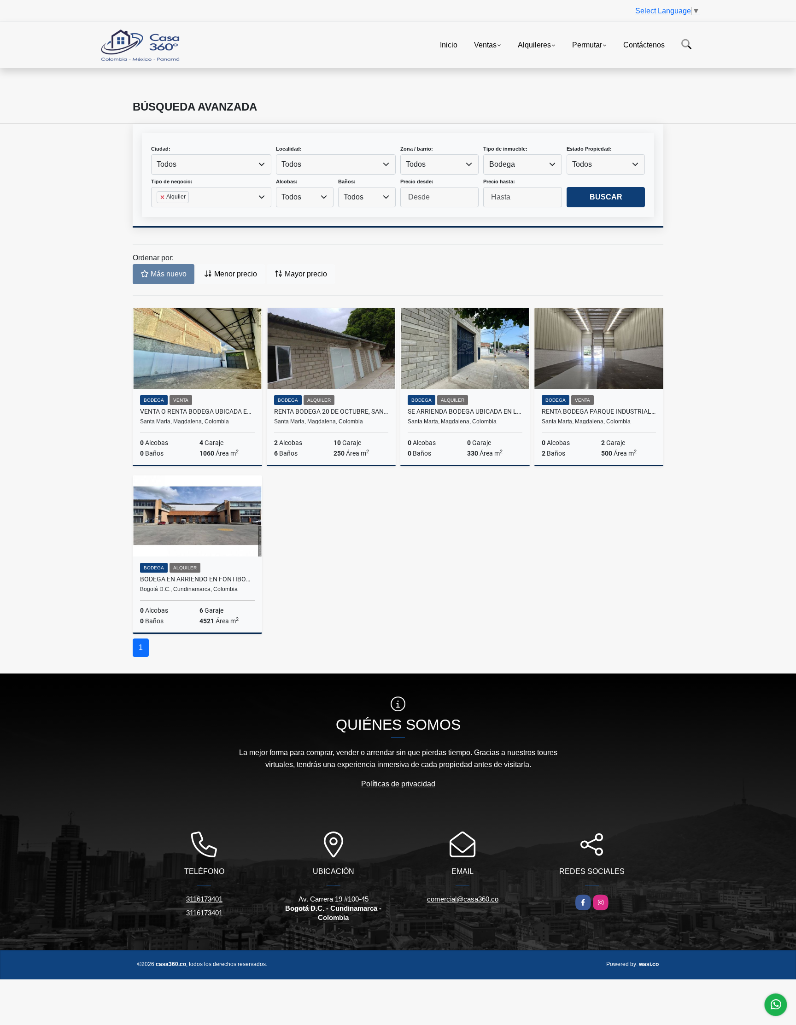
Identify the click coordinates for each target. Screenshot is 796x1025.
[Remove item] (163, 197)
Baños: (347, 181)
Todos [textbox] (166, 164)
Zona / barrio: (416, 149)
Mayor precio (305, 274)
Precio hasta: (499, 181)
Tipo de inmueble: (505, 149)
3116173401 (204, 899)
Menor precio (234, 274)
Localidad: (289, 149)
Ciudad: (160, 149)
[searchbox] (159, 212)
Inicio (448, 44)
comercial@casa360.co (462, 899)
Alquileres (534, 44)
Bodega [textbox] (502, 164)
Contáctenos (644, 44)
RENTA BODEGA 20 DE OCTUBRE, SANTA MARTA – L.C (331, 411)
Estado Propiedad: (589, 149)
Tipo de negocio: (172, 181)
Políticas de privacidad (398, 784)
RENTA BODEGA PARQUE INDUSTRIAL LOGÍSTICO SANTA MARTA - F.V (599, 411)
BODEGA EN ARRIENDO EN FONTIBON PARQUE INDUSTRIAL (197, 579)
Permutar (587, 44)
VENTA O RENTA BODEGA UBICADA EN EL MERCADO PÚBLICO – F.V (197, 411)
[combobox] (211, 164)
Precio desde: (416, 181)
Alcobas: (287, 181)
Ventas (485, 44)
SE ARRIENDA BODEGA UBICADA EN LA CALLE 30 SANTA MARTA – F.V (465, 411)
